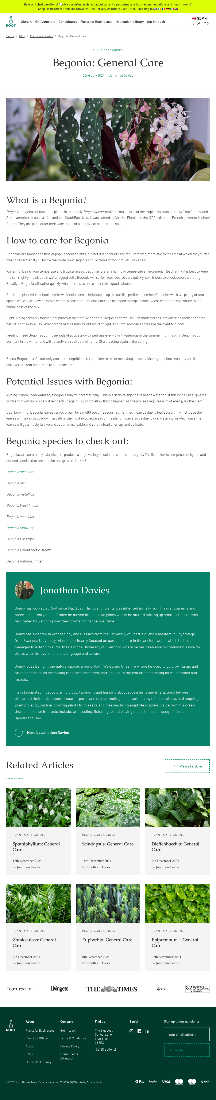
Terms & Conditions (73, 1038)
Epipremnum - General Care (175, 942)
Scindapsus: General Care (108, 844)
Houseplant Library (130, 21)
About (30, 1046)
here (71, 365)
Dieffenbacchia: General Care (175, 846)
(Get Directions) (105, 1049)
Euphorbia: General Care (107, 939)
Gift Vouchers (45, 21)
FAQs (29, 1054)
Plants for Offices (37, 1038)
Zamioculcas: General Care (34, 942)
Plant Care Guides (41, 36)
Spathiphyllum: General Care (36, 846)
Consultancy (68, 21)
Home (10, 36)
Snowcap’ (20, 528)
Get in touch (156, 21)
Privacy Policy (69, 1046)
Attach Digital (95, 1082)
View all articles (191, 766)
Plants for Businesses (96, 21)
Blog (22, 36)
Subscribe (176, 1050)
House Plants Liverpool (69, 1056)
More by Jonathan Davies (48, 732)
